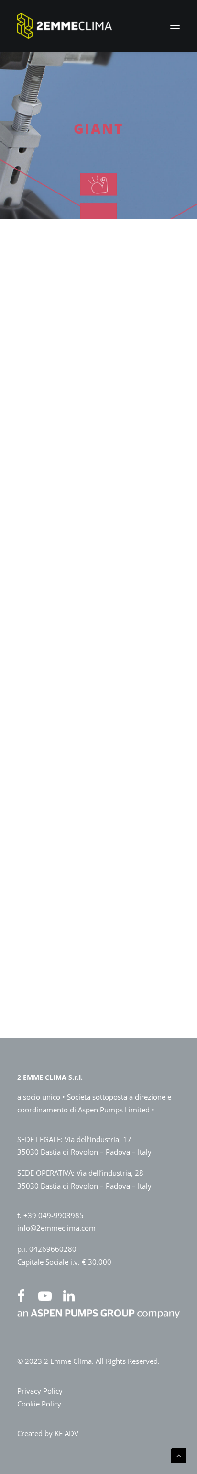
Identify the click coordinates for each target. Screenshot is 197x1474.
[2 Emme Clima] (64, 26)
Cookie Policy (39, 1403)
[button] (175, 26)
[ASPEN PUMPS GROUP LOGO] (98, 1315)
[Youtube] (49, 1296)
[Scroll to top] (178, 1455)
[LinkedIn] (73, 1296)
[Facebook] (25, 1296)
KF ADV (66, 1433)
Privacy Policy (40, 1390)
